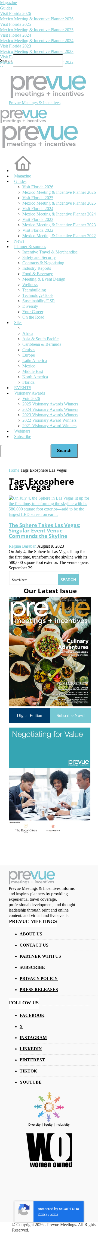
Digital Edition (29, 715)
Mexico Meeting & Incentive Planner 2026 (37, 19)
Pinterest (32, 1060)
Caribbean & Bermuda (41, 344)
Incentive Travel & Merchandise (50, 252)
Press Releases (39, 989)
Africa (27, 333)
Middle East (32, 371)
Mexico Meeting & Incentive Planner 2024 (37, 40)
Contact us (34, 945)
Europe (28, 355)
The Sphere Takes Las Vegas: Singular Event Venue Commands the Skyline (44, 530)
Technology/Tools (37, 295)
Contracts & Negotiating (43, 263)
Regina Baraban (22, 546)
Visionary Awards (29, 393)
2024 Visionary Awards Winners (50, 409)
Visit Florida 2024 (15, 35)
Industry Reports (36, 268)
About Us (31, 934)
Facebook (32, 1015)
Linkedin (31, 1048)
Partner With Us (40, 956)
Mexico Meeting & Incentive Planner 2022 (59, 235)
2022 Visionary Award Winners (49, 420)
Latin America (34, 360)
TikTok (28, 1071)
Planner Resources (30, 246)
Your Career (32, 311)
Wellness (30, 284)
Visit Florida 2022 (37, 230)
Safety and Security (39, 257)
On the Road (33, 317)
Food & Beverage (37, 273)
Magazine (8, 2)
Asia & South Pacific (40, 339)
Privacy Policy (39, 978)
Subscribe (22, 436)
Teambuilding (34, 290)
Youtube (31, 1082)
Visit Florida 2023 (15, 46)
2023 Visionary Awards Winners (50, 414)
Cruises (28, 349)
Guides (6, 8)
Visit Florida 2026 (15, 13)
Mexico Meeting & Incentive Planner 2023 (37, 51)
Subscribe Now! (71, 715)
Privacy (42, 1214)
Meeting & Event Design (43, 279)
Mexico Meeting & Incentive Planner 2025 (37, 29)
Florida (28, 382)
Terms (54, 1214)
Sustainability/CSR (38, 301)
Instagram (33, 1037)
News (19, 241)
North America (35, 376)
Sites (18, 322)
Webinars (22, 431)
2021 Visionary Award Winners (49, 425)
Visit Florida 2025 (15, 24)
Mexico (28, 366)
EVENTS (22, 387)
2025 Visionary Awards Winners (50, 404)
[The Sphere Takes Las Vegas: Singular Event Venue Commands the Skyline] (49, 514)
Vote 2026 (31, 398)
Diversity (30, 306)
